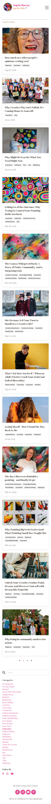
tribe (4, 760)
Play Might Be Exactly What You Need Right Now (23, 159)
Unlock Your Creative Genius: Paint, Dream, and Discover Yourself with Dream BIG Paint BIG (25, 586)
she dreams (19, 331)
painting (37, 384)
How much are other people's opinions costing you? (21, 59)
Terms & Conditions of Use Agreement (25, 799)
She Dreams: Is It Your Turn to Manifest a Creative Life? (21, 322)
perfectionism (9, 221)
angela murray (10, 434)
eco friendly (7, 721)
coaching (20, 434)
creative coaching (11, 275)
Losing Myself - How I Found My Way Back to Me (25, 428)
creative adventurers (12, 328)
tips (29, 165)
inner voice (6, 726)
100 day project (10, 537)
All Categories (7, 684)
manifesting (22, 278)
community (20, 384)
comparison (7, 710)
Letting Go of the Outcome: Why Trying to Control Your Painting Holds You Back (22, 210)
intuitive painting (10, 278)
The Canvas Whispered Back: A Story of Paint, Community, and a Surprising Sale (24, 267)
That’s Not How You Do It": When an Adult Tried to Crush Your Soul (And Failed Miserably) (25, 377)
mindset (5, 742)
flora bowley (9, 487)
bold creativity (10, 384)
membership (7, 739)
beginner (8, 65)
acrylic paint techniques (13, 484)
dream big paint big (25, 275)
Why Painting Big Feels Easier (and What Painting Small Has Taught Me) (25, 531)
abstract (20, 537)
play (15, 115)
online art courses (29, 218)
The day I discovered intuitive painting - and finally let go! (21, 478)
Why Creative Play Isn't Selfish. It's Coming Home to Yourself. (24, 109)
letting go (26, 65)
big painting (6, 700)
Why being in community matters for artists (25, 641)
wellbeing (36, 165)
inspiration (17, 65)
